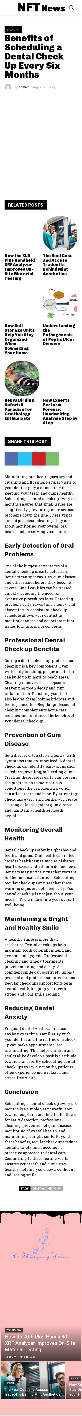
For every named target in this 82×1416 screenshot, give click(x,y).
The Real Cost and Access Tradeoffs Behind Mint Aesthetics (57, 264)
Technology (13, 1330)
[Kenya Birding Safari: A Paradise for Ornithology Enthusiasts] (22, 378)
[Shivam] (9, 87)
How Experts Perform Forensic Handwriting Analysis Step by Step (60, 411)
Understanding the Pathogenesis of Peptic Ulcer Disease (59, 334)
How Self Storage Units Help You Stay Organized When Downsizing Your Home (20, 339)
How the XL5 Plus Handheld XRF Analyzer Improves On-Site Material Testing (20, 267)
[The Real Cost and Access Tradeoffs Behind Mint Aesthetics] (60, 233)
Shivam (24, 87)
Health (13, 30)
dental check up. (47, 1188)
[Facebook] (11, 459)
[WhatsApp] (52, 459)
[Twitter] (25, 459)
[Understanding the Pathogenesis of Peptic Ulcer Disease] (60, 304)
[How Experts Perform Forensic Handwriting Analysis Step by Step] (60, 378)
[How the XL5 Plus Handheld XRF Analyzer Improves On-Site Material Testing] (22, 233)
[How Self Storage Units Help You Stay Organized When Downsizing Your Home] (22, 304)
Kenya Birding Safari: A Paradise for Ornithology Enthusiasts (19, 409)
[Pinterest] (39, 459)
